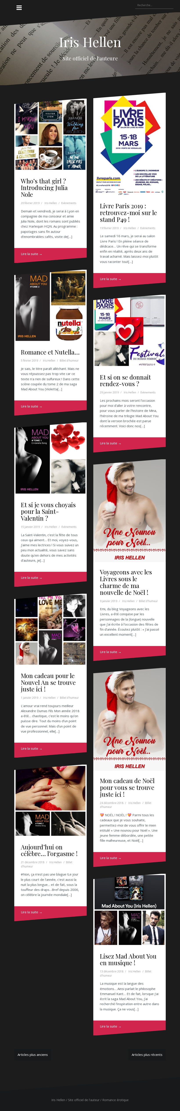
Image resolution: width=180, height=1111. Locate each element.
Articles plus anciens (33, 1054)
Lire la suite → (31, 254)
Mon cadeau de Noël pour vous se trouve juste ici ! (127, 787)
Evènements (68, 203)
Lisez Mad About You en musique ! (128, 959)
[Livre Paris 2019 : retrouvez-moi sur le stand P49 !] (130, 140)
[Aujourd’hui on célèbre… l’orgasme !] (51, 800)
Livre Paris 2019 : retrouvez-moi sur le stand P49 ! (128, 212)
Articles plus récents (147, 1054)
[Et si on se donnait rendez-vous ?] (130, 330)
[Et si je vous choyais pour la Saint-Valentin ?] (51, 457)
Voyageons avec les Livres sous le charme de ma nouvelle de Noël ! (126, 582)
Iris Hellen (90, 41)
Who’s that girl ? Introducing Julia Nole (44, 188)
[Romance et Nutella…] (51, 305)
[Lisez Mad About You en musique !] (130, 909)
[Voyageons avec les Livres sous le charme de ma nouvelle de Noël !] (130, 506)
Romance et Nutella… (50, 352)
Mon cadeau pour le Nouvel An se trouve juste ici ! (48, 682)
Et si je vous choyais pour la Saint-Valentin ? (48, 511)
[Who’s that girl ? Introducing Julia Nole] (51, 134)
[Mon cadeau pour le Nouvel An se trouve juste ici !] (51, 628)
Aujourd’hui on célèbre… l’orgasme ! (49, 850)
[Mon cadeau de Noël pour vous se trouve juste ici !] (130, 715)
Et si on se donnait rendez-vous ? (125, 380)
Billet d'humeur (69, 360)
